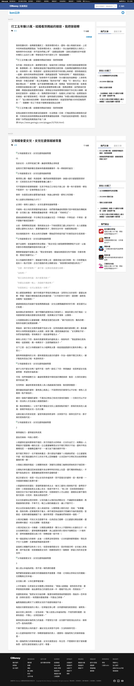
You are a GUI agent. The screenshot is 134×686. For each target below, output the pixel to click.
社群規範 (92, 681)
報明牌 (92, 671)
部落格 (15, 665)
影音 (28, 673)
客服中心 (115, 662)
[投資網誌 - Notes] (19, 6)
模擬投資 (54, 1)
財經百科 (57, 671)
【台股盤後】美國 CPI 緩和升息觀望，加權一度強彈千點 (111, 95)
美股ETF (69, 671)
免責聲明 (98, 681)
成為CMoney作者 (118, 668)
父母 (15, 145)
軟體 (28, 665)
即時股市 (38, 1)
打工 (15, 31)
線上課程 (30, 671)
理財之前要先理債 (105, 87)
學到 (103, 662)
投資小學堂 (57, 668)
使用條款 (78, 681)
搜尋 (115, 6)
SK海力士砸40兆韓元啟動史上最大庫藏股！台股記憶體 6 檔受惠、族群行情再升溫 (111, 100)
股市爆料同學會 (22, 1)
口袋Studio (105, 665)
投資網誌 (57, 662)
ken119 (10, 19)
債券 (68, 673)
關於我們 (15, 662)
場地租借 (115, 671)
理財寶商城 (12, 1)
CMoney (4, 1)
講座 (28, 668)
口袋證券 (57, 676)
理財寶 (29, 662)
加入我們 (15, 668)
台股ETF (69, 668)
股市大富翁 (93, 662)
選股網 (92, 665)
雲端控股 (93, 668)
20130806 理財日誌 (106, 81)
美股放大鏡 (57, 673)
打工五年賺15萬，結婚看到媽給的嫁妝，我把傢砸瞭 (111, 152)
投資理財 (30, 1)
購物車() (123, 1)
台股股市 (69, 662)
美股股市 (69, 665)
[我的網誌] (121, 6)
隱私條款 (72, 681)
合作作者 (30, 676)
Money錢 (57, 665)
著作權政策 (85, 681)
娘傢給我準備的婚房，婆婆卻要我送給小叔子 (111, 158)
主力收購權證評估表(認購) (108, 76)
